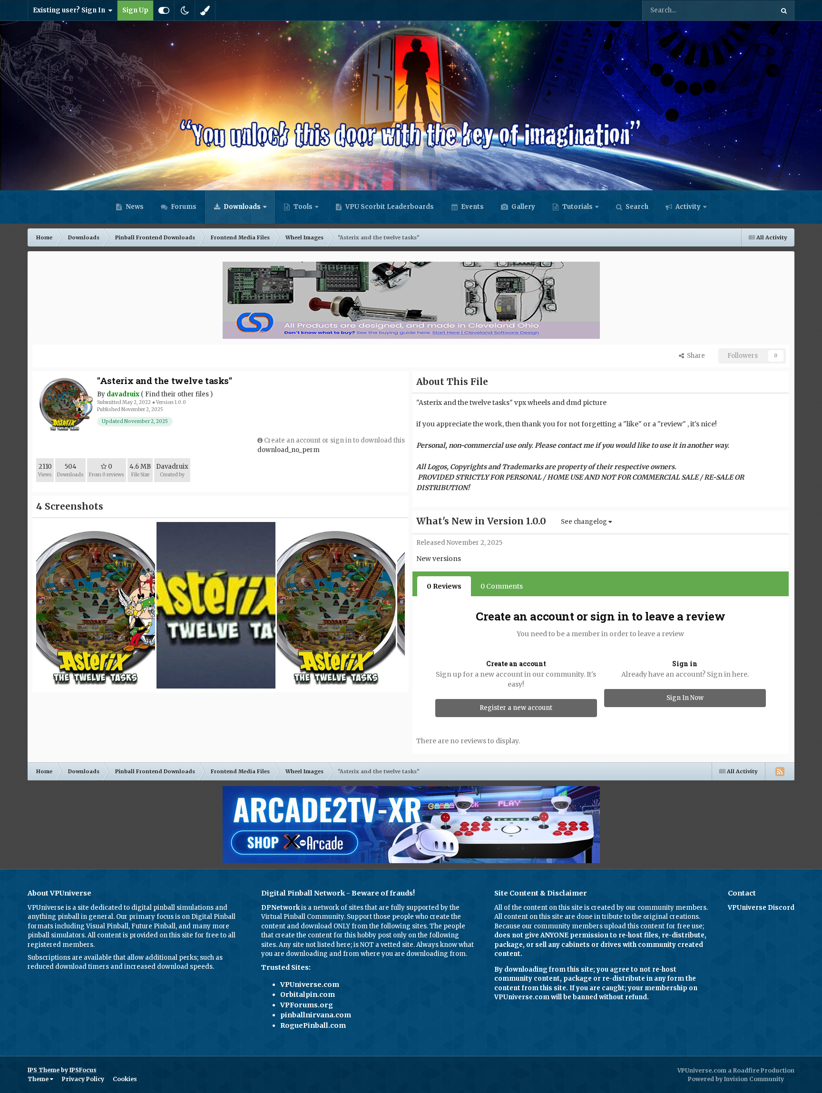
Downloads (241, 207)
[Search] (784, 10)
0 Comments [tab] (501, 586)
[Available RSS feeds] (779, 771)
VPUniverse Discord (761, 908)
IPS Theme (43, 1069)
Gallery (522, 207)
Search (636, 207)
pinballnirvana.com (315, 1015)
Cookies (125, 1079)
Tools (303, 207)
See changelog (584, 522)
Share (694, 356)
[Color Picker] (205, 10)
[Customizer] (164, 10)
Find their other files (177, 394)
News (134, 207)
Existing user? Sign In (70, 10)
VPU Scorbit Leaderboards (389, 207)
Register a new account (516, 708)
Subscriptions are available (70, 958)
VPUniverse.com (309, 984)
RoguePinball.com (313, 1025)
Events (472, 207)
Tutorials (577, 207)
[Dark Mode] (185, 10)
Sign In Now (685, 698)
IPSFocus (83, 1069)
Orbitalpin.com (307, 994)
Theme (39, 1079)
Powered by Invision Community (736, 1079)
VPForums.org (306, 1005)
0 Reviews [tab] (444, 586)
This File (748, 10)
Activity (687, 207)
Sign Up (135, 10)
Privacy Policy (83, 1079)
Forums (182, 207)
